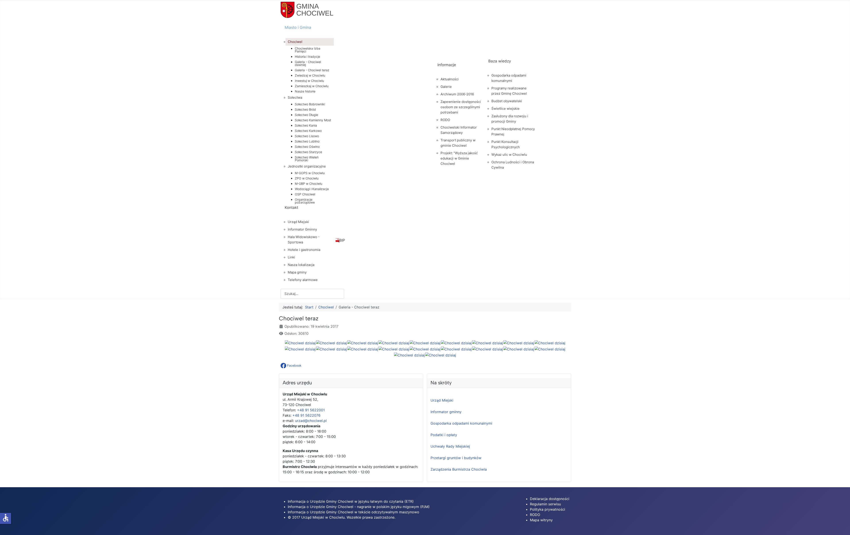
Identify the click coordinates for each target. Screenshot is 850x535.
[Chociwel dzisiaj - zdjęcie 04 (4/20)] (394, 343)
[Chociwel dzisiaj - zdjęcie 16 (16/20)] (487, 349)
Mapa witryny (541, 520)
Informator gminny (446, 412)
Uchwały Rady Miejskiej (450, 446)
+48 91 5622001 (311, 410)
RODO (535, 514)
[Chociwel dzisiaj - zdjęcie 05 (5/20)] (425, 343)
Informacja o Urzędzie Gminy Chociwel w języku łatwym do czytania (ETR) (351, 501)
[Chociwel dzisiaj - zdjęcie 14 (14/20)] (425, 349)
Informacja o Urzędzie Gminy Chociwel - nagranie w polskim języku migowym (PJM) (359, 506)
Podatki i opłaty (444, 435)
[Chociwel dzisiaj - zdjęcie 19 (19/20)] (409, 355)
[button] (291, 365)
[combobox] (312, 294)
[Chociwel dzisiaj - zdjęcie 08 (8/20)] (518, 343)
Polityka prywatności (547, 509)
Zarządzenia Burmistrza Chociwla (459, 469)
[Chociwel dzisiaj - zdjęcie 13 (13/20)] (394, 349)
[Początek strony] (842, 526)
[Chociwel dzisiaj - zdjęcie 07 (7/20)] (487, 343)
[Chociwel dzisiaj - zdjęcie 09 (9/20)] (550, 343)
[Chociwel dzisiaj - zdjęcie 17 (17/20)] (518, 349)
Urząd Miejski (442, 400)
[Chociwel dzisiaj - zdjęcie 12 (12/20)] (362, 349)
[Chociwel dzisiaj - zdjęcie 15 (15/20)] (456, 349)
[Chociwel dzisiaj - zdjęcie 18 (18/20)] (550, 349)
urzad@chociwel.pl (311, 420)
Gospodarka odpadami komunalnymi (461, 423)
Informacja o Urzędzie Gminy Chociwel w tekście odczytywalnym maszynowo (353, 512)
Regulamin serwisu (545, 504)
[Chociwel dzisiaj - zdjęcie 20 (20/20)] (440, 355)
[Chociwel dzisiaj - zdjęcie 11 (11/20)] (331, 349)
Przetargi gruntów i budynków (456, 458)
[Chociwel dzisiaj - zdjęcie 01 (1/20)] (300, 343)
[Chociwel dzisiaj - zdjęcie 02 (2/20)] (331, 343)
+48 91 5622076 (306, 415)
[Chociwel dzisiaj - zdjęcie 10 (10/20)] (300, 349)
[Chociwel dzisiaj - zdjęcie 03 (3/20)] (362, 343)
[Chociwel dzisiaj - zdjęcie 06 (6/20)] (456, 343)
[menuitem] (357, 31)
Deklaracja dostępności (549, 499)
